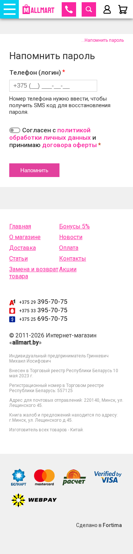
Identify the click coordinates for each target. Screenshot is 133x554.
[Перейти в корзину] (122, 9)
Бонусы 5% (74, 226)
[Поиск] (89, 9)
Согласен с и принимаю (55, 137)
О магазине (25, 237)
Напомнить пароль (104, 40)
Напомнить (34, 170)
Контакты (72, 258)
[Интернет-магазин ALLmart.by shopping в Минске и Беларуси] (38, 9)
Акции (67, 269)
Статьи (18, 258)
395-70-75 (43, 301)
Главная (20, 226)
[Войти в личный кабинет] (107, 9)
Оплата (68, 247)
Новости (70, 237)
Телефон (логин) (35, 72)
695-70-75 (43, 318)
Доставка (22, 247)
